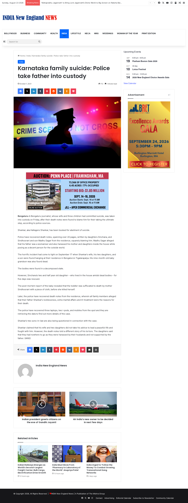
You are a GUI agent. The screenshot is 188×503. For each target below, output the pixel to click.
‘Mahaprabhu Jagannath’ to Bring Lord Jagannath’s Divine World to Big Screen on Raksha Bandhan (83, 3)
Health (54, 33)
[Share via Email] (89, 349)
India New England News (51, 365)
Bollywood (10, 33)
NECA (87, 33)
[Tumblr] (40, 91)
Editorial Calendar (123, 498)
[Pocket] (73, 91)
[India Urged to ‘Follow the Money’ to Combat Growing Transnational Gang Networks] (102, 453)
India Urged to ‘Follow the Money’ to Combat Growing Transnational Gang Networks (101, 469)
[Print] (96, 349)
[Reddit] (53, 91)
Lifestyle (76, 33)
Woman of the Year (127, 33)
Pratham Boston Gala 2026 (144, 61)
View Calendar (130, 83)
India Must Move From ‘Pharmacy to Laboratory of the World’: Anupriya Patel (66, 467)
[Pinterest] (47, 91)
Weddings (107, 33)
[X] (27, 91)
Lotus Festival (139, 69)
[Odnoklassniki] (67, 91)
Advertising (109, 498)
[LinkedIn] (33, 91)
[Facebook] (20, 91)
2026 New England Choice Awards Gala (150, 77)
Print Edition (149, 33)
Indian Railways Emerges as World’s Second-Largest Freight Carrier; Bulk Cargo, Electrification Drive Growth (32, 469)
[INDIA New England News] (29, 17)
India (64, 33)
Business (25, 33)
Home (22, 56)
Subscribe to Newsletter (143, 498)
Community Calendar (165, 498)
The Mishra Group (97, 494)
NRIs (96, 33)
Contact (99, 498)
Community (40, 33)
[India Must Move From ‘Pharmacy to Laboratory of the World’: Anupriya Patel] (67, 453)
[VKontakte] (60, 91)
